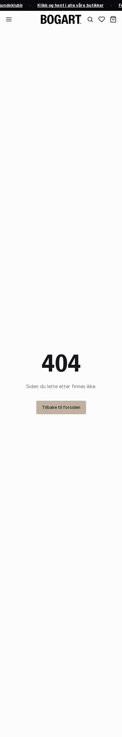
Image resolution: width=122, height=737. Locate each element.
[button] (113, 19)
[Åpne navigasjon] (8, 19)
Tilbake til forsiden (61, 407)
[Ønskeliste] (101, 19)
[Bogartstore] (61, 19)
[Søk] (90, 19)
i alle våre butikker (70, 5)
